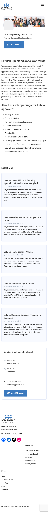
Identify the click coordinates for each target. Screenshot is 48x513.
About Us (4, 489)
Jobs (3, 476)
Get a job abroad (31, 454)
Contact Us (15, 45)
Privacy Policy (30, 464)
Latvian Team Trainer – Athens (18, 252)
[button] (42, 5)
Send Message (17, 393)
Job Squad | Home (32, 451)
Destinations (30, 460)
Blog (3, 486)
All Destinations (7, 480)
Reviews (28, 457)
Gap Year (4, 483)
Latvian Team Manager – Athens (19, 283)
